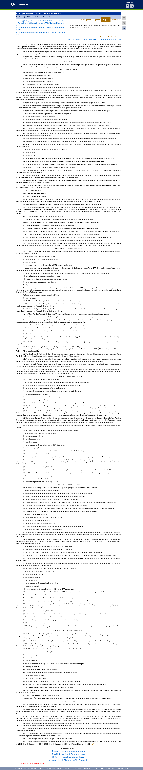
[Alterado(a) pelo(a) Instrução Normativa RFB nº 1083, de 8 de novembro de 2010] (94, 39)
